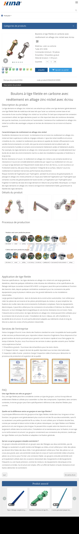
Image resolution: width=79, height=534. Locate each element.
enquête (41, 70)
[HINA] (12, 3)
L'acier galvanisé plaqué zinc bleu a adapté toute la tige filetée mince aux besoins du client (62, 510)
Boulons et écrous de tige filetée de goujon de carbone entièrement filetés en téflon (39, 510)
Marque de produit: (10, 80)
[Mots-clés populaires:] (76, 10)
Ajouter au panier (62, 70)
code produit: (42, 80)
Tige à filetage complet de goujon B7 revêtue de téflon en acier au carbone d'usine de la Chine (17, 510)
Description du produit (12, 85)
